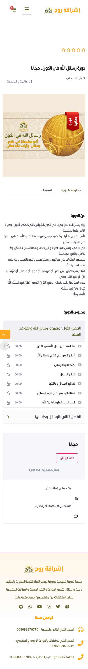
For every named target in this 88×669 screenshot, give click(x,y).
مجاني (69, 78)
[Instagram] (49, 607)
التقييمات (46, 190)
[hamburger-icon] (27, 10)
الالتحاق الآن (67, 458)
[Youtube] (39, 607)
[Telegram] (21, 607)
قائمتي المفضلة (17, 81)
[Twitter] (58, 607)
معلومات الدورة (71, 190)
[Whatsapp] (30, 607)
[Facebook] (67, 607)
